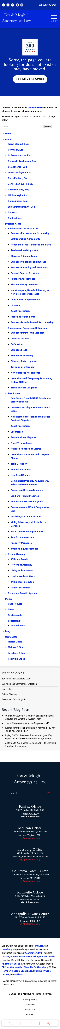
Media (8, 599)
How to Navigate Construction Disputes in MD (26, 723)
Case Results (15, 603)
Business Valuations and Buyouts (28, 262)
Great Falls (26, 971)
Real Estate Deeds (21, 469)
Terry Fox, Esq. (16, 149)
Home (8, 133)
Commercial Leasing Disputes (27, 490)
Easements (17, 431)
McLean (39, 945)
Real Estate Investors (22, 537)
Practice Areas (13, 223)
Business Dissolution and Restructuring (32, 322)
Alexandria (49, 956)
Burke (17, 963)
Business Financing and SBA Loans (29, 267)
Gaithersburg (41, 967)
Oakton (5, 956)
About (8, 139)
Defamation (17, 344)
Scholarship (14, 620)
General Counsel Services (25, 273)
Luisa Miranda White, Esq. (22, 206)
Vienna (14, 956)
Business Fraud (19, 350)
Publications (14, 218)
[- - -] (54, 16)
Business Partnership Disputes (27, 332)
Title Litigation (19, 463)
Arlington (38, 956)
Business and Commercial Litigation (27, 328)
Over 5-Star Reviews (30, 47)
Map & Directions (30, 816)
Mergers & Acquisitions (24, 256)
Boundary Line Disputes (23, 437)
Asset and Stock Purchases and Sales (31, 244)
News (11, 609)
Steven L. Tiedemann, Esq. (22, 161)
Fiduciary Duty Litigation (24, 361)
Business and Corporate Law (23, 228)
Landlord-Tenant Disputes (25, 496)
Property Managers (21, 543)
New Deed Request (21, 475)
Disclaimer (30, 1004)
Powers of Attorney (21, 564)
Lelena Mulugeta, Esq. (20, 172)
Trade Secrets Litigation (24, 387)
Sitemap (30, 1014)
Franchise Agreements (23, 316)
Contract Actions (20, 338)
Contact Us (11, 637)
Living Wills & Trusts (22, 570)
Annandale (7, 963)
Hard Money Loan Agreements (27, 531)
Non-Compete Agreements (25, 372)
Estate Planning (16, 554)
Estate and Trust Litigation (22, 593)
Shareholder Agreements (24, 284)
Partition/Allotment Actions (26, 516)
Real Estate (14, 393)
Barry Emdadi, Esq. (18, 178)
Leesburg (7, 949)
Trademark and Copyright (24, 250)
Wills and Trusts (19, 559)
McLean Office (15, 647)
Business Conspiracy (22, 355)
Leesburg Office (16, 653)
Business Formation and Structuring (30, 233)
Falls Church (25, 956)
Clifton (5, 967)
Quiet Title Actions (21, 443)
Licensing (16, 305)
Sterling (37, 971)
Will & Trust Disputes (22, 582)
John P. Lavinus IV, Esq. (20, 184)
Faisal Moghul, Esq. (18, 144)
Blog (7, 631)
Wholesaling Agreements (24, 548)
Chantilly (28, 967)
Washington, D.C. (33, 953)
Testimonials (15, 615)
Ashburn (18, 974)
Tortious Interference (22, 367)
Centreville (16, 967)
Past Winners (18, 625)
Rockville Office (16, 659)
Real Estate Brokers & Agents (27, 501)
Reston (16, 971)
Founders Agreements (23, 279)
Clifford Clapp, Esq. (18, 189)
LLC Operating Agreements (25, 239)
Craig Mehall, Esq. (17, 167)
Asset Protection (20, 311)
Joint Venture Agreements (25, 299)
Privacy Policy (30, 999)
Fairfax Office (15, 641)
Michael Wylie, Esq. (18, 195)
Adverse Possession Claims (26, 448)
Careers (12, 212)
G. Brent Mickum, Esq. (20, 155)
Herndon (6, 971)
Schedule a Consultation (30, 79)
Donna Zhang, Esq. (18, 201)
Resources (30, 1009)
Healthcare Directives (23, 576)
